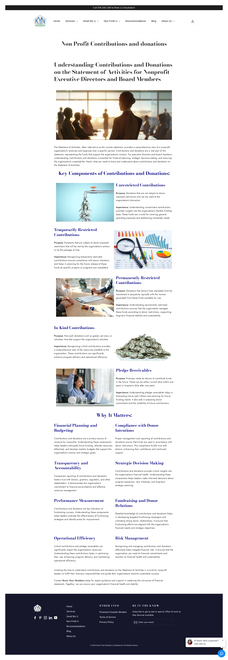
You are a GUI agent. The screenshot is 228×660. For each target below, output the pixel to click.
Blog (153, 21)
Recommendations (135, 21)
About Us (167, 21)
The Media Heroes (131, 645)
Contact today (72, 580)
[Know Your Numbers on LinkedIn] (50, 617)
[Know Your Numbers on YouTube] (55, 617)
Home (57, 21)
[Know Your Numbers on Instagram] (45, 617)
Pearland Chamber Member (113, 612)
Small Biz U (90, 21)
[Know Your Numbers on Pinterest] (40, 617)
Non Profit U (111, 21)
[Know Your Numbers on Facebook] (35, 617)
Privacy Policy (106, 622)
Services (70, 21)
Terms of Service (107, 617)
